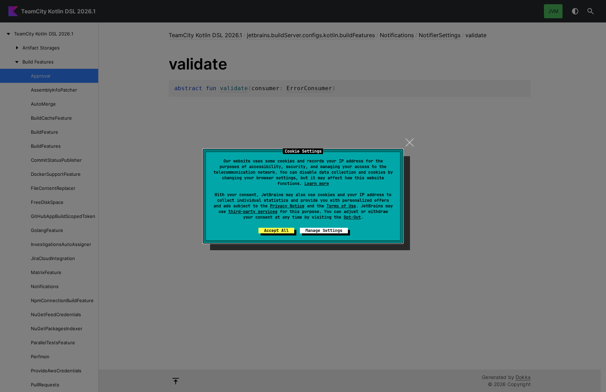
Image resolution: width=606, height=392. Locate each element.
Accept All (276, 230)
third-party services (252, 211)
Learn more (316, 183)
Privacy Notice (287, 206)
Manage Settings (323, 230)
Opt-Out (352, 217)
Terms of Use (341, 206)
